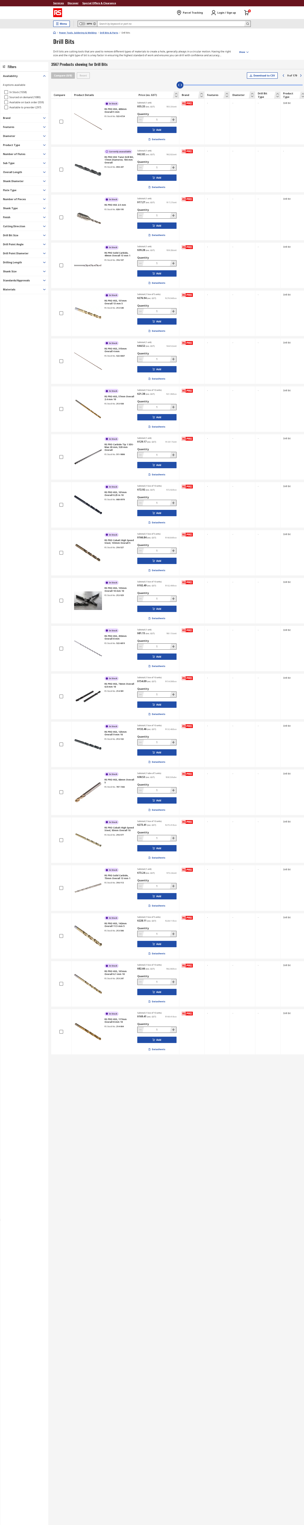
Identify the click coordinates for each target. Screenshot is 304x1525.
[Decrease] (141, 120)
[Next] (301, 75)
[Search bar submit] (247, 24)
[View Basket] (247, 12)
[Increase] (173, 120)
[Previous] (283, 75)
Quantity (143, 114)
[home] (54, 32)
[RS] (57, 12)
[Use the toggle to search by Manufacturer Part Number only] (94, 23)
